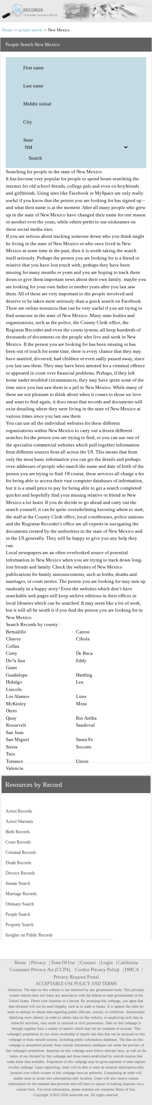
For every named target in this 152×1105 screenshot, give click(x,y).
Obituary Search (20, 904)
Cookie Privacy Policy (97, 969)
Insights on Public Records (29, 935)
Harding (84, 675)
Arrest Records (19, 811)
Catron (83, 632)
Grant (11, 667)
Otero (11, 710)
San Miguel (17, 739)
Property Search (20, 924)
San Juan (15, 732)
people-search (30, 30)
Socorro (83, 747)
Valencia (14, 768)
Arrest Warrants (19, 821)
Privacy (38, 962)
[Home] (76, 11)
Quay (11, 718)
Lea (79, 682)
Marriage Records (21, 893)
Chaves (13, 639)
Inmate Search (18, 883)
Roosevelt (16, 725)
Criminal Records (21, 852)
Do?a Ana (15, 660)
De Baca (84, 653)
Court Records (18, 842)
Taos (10, 754)
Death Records (18, 862)
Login (107, 962)
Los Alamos (17, 696)
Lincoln (14, 689)
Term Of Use (63, 962)
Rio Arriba (86, 718)
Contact (88, 962)
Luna (81, 696)
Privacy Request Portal (76, 977)
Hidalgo (14, 682)
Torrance (14, 761)
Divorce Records (20, 873)
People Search (18, 914)
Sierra (11, 747)
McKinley (16, 703)
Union (82, 761)
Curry (11, 653)
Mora (81, 703)
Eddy (81, 660)
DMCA (132, 969)
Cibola (83, 639)
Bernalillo (16, 632)
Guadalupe (17, 675)
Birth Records (18, 831)
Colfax (13, 646)
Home (7, 30)
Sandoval (85, 725)
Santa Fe (84, 739)
